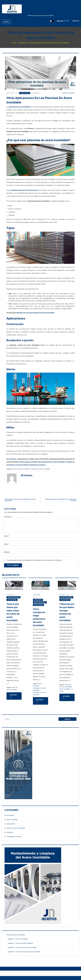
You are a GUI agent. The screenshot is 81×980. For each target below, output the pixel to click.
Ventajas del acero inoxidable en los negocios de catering (60, 499)
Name (6, 536)
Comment (8, 517)
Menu (8, 22)
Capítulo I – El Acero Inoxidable (18, 939)
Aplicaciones (24, 93)
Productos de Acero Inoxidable (40, 469)
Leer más (13, 695)
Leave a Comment (68, 93)
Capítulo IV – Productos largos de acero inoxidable (24, 951)
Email (6, 544)
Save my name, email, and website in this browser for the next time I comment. (34, 560)
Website (7, 552)
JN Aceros (36, 93)
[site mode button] (52, 21)
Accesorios (38, 600)
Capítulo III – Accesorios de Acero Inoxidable (22, 947)
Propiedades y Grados (14, 836)
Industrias (10, 832)
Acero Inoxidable (13, 597)
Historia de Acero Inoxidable (16, 828)
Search (75, 21)
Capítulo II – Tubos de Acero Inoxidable (20, 943)
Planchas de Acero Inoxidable (21, 469)
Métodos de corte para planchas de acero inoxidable (35, 313)
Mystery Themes (48, 973)
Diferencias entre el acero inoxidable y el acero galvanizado (20, 499)
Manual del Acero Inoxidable (16, 935)
